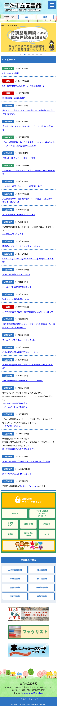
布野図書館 (15, 578)
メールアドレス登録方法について (16, 286)
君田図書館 (42, 569)
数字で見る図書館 (28, 534)
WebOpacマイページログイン (32, 500)
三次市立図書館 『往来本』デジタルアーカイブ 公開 (26, 461)
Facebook (33, 486)
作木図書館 (42, 578)
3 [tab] (29, 54)
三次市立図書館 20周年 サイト (16, 274)
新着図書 (46, 524)
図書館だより (10, 523)
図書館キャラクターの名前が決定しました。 (21, 246)
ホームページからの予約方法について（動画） (22, 380)
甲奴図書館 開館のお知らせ (15, 98)
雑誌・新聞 (28, 524)
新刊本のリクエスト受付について (16, 473)
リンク (46, 534)
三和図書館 (15, 596)
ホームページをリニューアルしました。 (19, 339)
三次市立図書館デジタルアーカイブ (42, 513)
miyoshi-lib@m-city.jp (32, 692)
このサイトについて (29, 699)
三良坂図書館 (42, 587)
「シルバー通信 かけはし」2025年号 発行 (22, 186)
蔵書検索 (14, 513)
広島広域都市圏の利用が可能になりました (20, 352)
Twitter (23, 486)
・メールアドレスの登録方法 (15, 406)
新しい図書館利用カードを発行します (18, 214)
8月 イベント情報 (10, 73)
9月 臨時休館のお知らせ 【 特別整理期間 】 (23, 85)
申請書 (10, 534)
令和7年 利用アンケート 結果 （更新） (19, 158)
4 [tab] (33, 54)
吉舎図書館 (15, 587)
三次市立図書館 (15, 569)
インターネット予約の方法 (16, 403)
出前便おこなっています (13, 233)
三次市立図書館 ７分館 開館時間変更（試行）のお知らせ (27, 311)
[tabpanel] (28, 37)
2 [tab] (24, 54)
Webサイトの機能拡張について (16, 299)
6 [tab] (41, 54)
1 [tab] (20, 54)
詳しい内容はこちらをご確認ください (18, 449)
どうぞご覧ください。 (12, 426)
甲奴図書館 (42, 596)
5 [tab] (37, 54)
